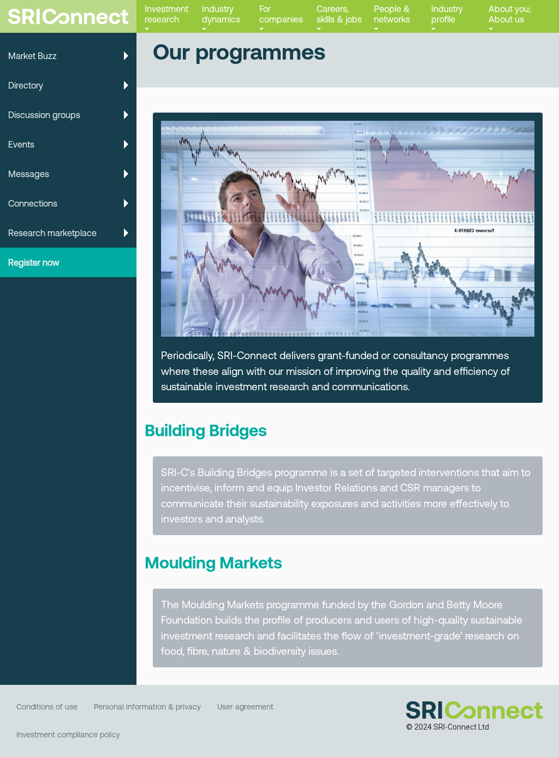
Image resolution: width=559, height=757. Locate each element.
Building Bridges (206, 430)
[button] (165, 16)
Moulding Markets (213, 562)
